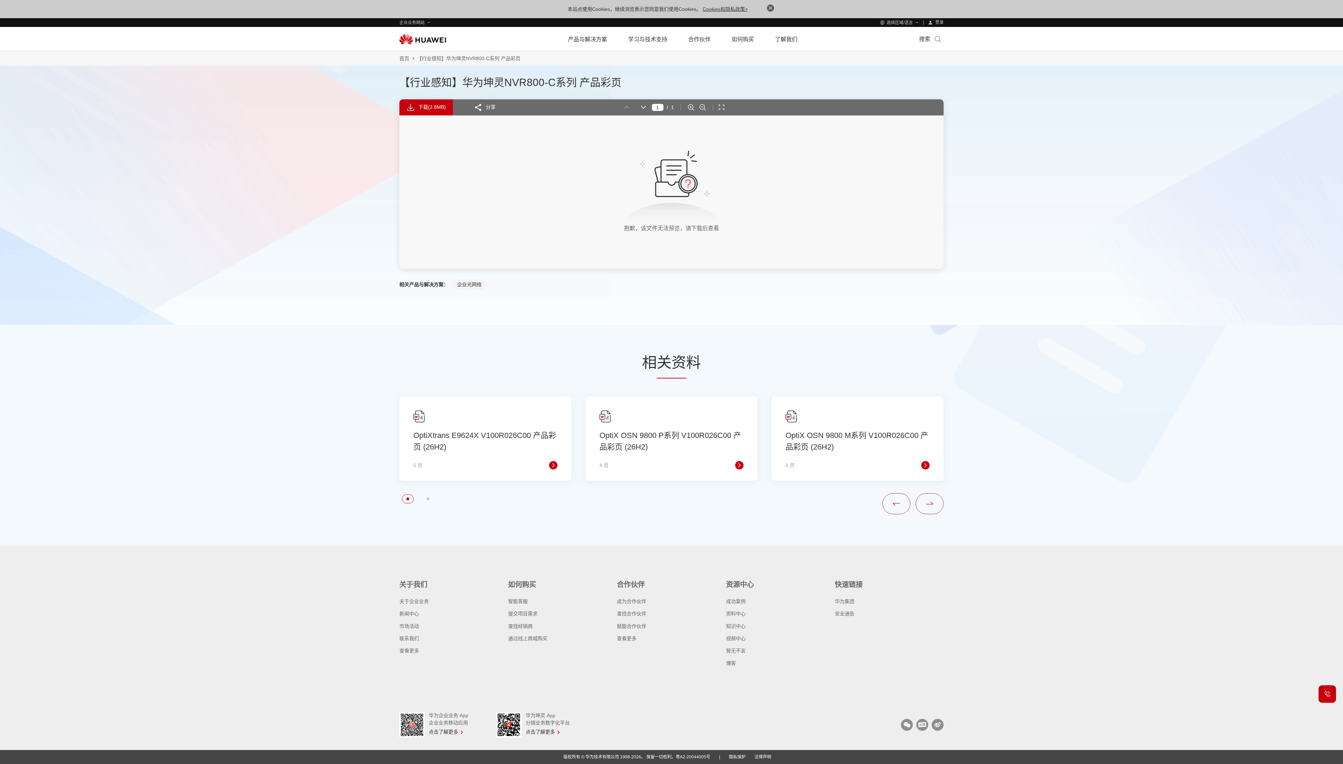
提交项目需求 (523, 613)
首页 (404, 58)
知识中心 (736, 626)
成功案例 (736, 601)
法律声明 (762, 757)
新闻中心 (409, 613)
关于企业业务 (414, 601)
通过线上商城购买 (527, 638)
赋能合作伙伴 (631, 626)
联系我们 (409, 638)
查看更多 (409, 650)
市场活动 (409, 626)
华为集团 (844, 601)
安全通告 (844, 613)
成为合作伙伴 (631, 601)
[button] (407, 498)
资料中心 (736, 613)
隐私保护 (737, 757)
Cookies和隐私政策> (725, 9)
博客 (731, 663)
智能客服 (518, 601)
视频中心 (736, 638)
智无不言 (736, 650)
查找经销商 (520, 626)
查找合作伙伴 (631, 613)
